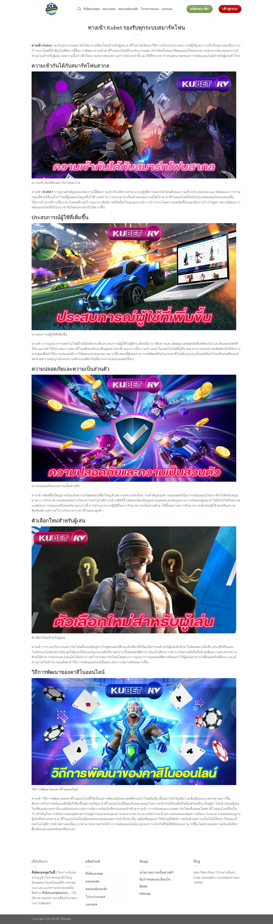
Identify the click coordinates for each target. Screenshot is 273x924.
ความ (155, 872)
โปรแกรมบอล (150, 9)
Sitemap (145, 893)
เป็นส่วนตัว (166, 872)
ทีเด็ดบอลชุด (92, 9)
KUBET (48, 192)
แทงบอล (167, 9)
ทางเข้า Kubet (42, 45)
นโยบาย (145, 872)
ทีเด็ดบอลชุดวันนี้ (43, 872)
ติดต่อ (143, 886)
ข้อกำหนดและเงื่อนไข (154, 879)
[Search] (79, 9)
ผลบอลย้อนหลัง (128, 9)
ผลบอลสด (109, 9)
